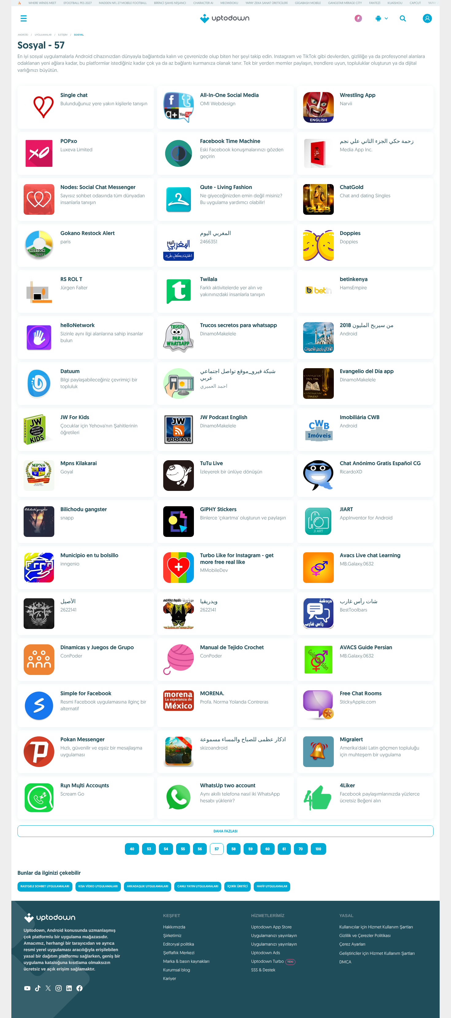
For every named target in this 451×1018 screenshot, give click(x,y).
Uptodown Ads (265, 952)
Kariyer (169, 978)
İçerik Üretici (237, 887)
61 (284, 848)
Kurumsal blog (176, 970)
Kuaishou (395, 3)
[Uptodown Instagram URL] (58, 989)
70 (301, 848)
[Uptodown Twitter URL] (48, 989)
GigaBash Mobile (308, 3)
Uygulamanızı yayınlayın (274, 935)
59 (250, 848)
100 (318, 848)
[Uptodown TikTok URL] (37, 989)
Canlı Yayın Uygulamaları (197, 887)
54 (166, 848)
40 (132, 848)
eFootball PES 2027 (77, 3)
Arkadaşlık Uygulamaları (147, 887)
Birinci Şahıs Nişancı (170, 3)
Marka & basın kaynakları (186, 961)
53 (149, 848)
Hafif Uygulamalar (272, 887)
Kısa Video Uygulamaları (98, 887)
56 (200, 848)
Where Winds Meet (42, 3)
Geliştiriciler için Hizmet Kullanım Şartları (377, 953)
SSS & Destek (263, 970)
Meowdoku (229, 3)
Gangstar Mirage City (345, 3)
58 (234, 848)
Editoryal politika (178, 944)
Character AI (203, 3)
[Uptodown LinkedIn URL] (69, 989)
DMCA (345, 962)
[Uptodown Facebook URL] (79, 989)
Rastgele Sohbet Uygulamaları (45, 887)
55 (183, 848)
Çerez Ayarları (352, 944)
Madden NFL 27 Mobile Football (123, 3)
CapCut (415, 3)
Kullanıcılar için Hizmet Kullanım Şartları (376, 927)
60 (267, 848)
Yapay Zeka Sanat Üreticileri (266, 3)
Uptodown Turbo (272, 961)
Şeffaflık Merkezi (179, 952)
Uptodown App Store (271, 927)
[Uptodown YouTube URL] (27, 989)
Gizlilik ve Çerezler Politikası (365, 935)
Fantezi (374, 3)
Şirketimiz (172, 935)
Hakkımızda (174, 927)
